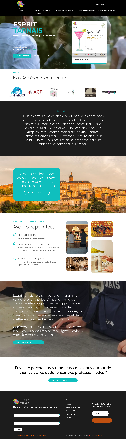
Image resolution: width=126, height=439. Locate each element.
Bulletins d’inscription (73, 407)
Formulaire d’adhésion (64, 10)
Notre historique (25, 342)
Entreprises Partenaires (106, 10)
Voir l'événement (22, 55)
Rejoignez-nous (59, 380)
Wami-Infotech (98, 435)
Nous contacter (101, 420)
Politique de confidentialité (37, 435)
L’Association (47, 10)
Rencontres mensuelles (86, 10)
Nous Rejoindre (100, 4)
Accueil (37, 10)
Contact (38, 13)
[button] (11, 92)
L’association (70, 414)
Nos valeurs (33, 193)
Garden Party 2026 (81, 60)
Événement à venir (72, 411)
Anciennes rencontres (42, 55)
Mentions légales (22, 435)
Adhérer (100, 413)
